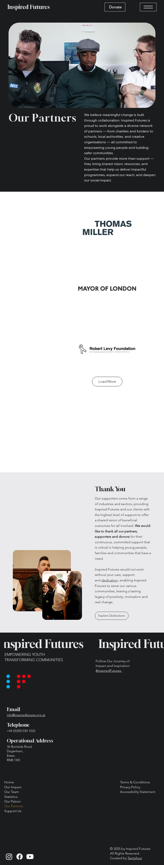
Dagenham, (15, 751)
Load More (107, 381)
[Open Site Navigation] (148, 7)
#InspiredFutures (109, 671)
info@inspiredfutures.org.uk (26, 715)
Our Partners (13, 806)
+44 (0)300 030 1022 (21, 731)
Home (9, 782)
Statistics (11, 797)
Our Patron (12, 801)
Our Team (11, 792)
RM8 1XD (13, 760)
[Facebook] (19, 856)
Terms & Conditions (135, 782)
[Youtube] (30, 856)
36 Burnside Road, (19, 747)
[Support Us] (35, 811)
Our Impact (12, 787)
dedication (109, 580)
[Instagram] (9, 856)
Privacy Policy (130, 787)
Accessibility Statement (137, 792)
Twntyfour (134, 858)
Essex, (11, 755)
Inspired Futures (28, 7)
